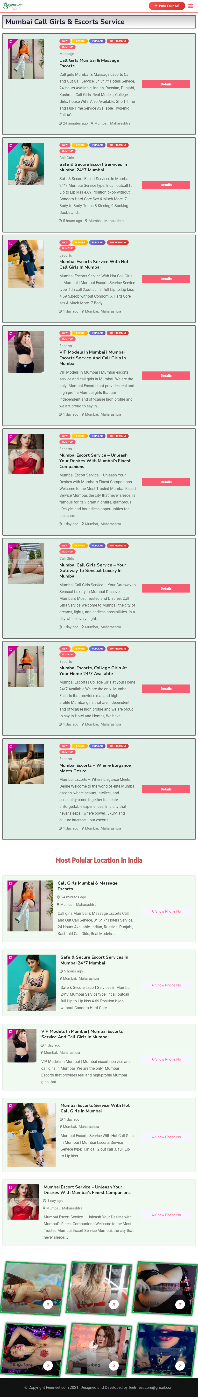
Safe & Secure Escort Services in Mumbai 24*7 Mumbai (93, 167)
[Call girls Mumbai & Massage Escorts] (26, 59)
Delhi (81, 1303)
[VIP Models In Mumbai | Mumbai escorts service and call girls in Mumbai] (26, 352)
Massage (66, 54)
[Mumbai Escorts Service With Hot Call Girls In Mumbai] (26, 264)
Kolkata (150, 1303)
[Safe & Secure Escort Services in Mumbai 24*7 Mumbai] (26, 164)
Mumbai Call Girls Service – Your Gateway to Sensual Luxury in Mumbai (92, 570)
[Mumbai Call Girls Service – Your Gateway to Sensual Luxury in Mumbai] (26, 563)
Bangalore (21, 1365)
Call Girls (66, 158)
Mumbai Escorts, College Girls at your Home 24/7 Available (93, 670)
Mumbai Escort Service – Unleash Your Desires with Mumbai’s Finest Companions (95, 460)
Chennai (150, 1364)
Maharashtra (120, 123)
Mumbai (100, 123)
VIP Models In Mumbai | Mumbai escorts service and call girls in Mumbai (92, 357)
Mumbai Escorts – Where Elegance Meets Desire (95, 768)
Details (166, 84)
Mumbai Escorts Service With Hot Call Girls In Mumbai (93, 264)
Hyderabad (88, 1365)
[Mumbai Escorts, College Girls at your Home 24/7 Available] (26, 666)
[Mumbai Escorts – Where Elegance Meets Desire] (26, 764)
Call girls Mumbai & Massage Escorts (89, 63)
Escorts (65, 255)
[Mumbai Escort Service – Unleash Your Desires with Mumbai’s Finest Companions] (26, 454)
